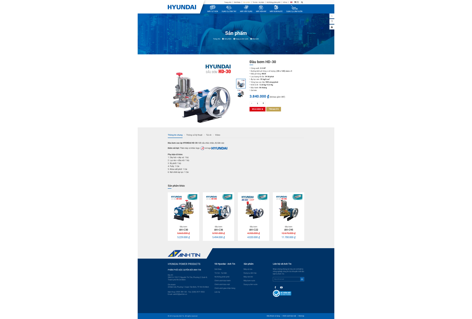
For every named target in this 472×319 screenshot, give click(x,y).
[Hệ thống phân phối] (331, 21)
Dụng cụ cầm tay (250, 273)
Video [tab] (217, 135)
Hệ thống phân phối (273, 2)
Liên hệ (217, 292)
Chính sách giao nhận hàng (224, 288)
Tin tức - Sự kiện (258, 2)
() (297, 2)
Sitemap (301, 316)
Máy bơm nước (249, 281)
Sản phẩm (246, 2)
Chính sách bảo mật (222, 284)
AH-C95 (288, 229)
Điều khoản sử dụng (273, 316)
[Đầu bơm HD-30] (202, 93)
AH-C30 (183, 229)
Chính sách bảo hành (222, 281)
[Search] (302, 2)
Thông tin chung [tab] (175, 135)
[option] (202, 93)
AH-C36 (218, 229)
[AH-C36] (218, 208)
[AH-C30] (183, 208)
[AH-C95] (288, 208)
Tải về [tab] (208, 135)
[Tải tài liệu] (331, 16)
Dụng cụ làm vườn (251, 284)
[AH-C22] (253, 208)
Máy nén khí (248, 277)
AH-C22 (253, 229)
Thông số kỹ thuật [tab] (194, 135)
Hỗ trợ (285, 2)
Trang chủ (227, 2)
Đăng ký (302, 279)
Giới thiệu (237, 2)
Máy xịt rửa (248, 269)
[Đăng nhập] (331, 27)
